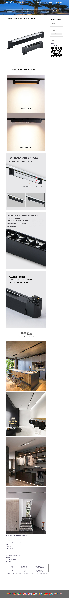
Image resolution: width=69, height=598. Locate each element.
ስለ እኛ (45, 2)
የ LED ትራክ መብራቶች (26, 9)
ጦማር (41, 2)
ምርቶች (37, 2)
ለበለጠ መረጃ (51, 2)
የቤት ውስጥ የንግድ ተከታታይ (17, 9)
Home (7, 9)
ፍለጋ (56, 2)
